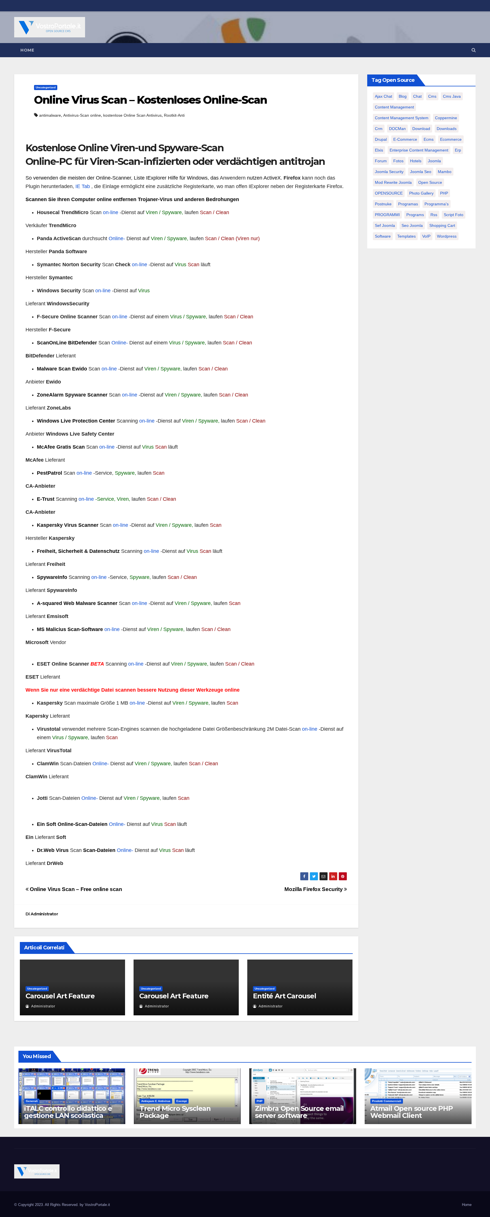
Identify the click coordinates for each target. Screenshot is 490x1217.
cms (432, 96)
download (421, 128)
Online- (117, 238)
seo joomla (412, 225)
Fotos (398, 161)
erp (458, 150)
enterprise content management (419, 150)
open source (430, 182)
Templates (406, 236)
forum (381, 161)
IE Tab (82, 186)
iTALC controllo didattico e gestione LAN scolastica (68, 1112)
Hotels (415, 161)
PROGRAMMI (387, 214)
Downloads (447, 128)
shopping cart (442, 225)
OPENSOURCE (389, 193)
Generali (32, 1101)
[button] (474, 50)
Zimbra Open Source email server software (299, 1112)
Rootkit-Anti (174, 115)
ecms (429, 139)
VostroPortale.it (97, 1205)
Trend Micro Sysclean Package (175, 1112)
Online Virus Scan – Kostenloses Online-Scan (150, 99)
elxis (379, 150)
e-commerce (405, 139)
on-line (110, 212)
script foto (453, 214)
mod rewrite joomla (393, 182)
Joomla (434, 161)
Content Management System (401, 118)
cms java (452, 96)
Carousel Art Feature (60, 996)
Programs (415, 214)
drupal (381, 139)
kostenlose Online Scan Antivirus (132, 115)
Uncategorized (46, 87)
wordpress (447, 236)
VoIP (426, 236)
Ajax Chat (383, 96)
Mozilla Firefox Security (314, 889)
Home (27, 50)
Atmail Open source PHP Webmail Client (411, 1112)
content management (394, 107)
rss (433, 214)
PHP (444, 193)
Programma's (436, 204)
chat (417, 96)
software (383, 236)
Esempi (181, 1101)
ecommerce (451, 139)
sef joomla (385, 225)
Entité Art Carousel (284, 996)
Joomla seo (420, 171)
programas (408, 204)
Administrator (44, 914)
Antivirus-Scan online (82, 115)
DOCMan (397, 128)
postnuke (383, 204)
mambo (444, 171)
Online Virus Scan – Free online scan (75, 889)
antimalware (50, 115)
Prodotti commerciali (386, 1101)
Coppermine (446, 118)
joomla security (389, 171)
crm (379, 128)
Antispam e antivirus (155, 1101)
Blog (403, 96)
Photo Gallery (421, 193)
